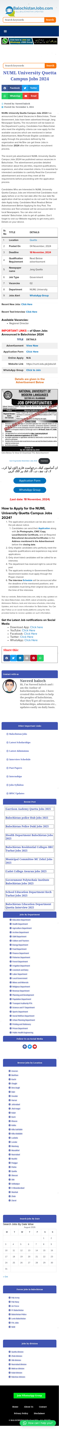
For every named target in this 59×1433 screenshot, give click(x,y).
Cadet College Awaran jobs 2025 (26, 871)
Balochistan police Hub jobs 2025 (27, 817)
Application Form (29, 480)
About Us (28, 1407)
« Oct (5, 1277)
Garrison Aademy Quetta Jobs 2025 (28, 808)
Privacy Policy (21, 1413)
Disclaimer (39, 1413)
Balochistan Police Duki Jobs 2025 (27, 826)
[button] (5, 31)
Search (50, 19)
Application (44, 528)
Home (15, 1407)
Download (44, 461)
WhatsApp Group (39, 295)
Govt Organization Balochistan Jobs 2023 (23, 461)
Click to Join (33, 370)
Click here (36, 627)
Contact (43, 1407)
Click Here (26, 304)
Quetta (33, 240)
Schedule (27, 580)
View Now (32, 345)
